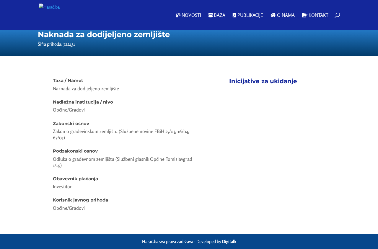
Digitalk (229, 241)
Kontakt (317, 15)
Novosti (190, 15)
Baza (219, 15)
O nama (285, 15)
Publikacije (249, 15)
